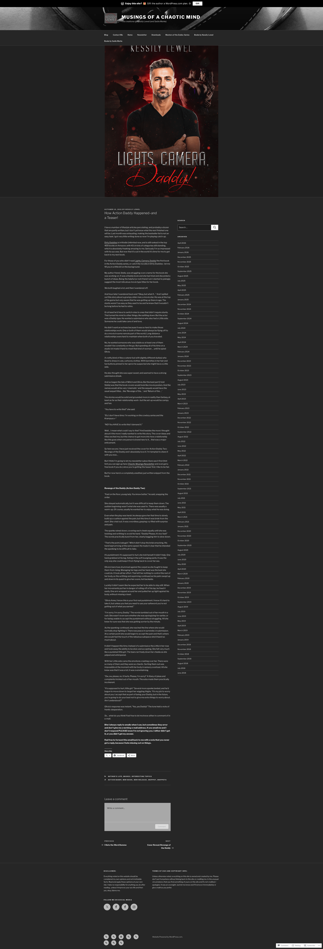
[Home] (121, 936)
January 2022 (183, 470)
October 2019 (183, 597)
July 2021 (181, 498)
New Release (140, 780)
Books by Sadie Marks (113, 41)
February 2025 (183, 295)
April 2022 (182, 455)
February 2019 (183, 635)
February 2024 (183, 352)
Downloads (156, 35)
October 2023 (183, 370)
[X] (107, 907)
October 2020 (183, 540)
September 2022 (184, 432)
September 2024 (184, 318)
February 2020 (184, 578)
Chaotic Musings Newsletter (141, 464)
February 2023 (183, 408)
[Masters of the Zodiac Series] (106, 942)
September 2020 (185, 545)
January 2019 (183, 640)
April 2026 (182, 243)
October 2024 (183, 314)
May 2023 (182, 394)
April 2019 (182, 625)
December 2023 (184, 361)
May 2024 (182, 337)
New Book (128, 780)
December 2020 (184, 531)
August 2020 (183, 550)
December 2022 (184, 418)
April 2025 (182, 290)
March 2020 (183, 574)
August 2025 (183, 276)
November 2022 (184, 422)
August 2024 (183, 323)
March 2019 (182, 630)
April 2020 (182, 569)
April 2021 (182, 512)
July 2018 (181, 668)
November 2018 (184, 649)
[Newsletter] (128, 936)
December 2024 (184, 304)
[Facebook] (116, 907)
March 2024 (183, 347)
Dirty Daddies (110, 242)
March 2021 (182, 517)
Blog (106, 35)
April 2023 (182, 399)
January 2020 (183, 583)
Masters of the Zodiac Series (177, 35)
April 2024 (182, 342)
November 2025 (184, 262)
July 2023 (181, 385)
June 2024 (182, 333)
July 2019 (181, 611)
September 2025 (184, 271)
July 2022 (181, 441)
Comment (162, 826)
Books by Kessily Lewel (203, 35)
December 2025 (184, 257)
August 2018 (183, 663)
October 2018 (183, 654)
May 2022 (182, 451)
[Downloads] (136, 936)
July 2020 (181, 555)
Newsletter (142, 35)
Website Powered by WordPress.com (167, 937)
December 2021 (184, 474)
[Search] (214, 227)
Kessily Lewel (132, 209)
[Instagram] (134, 907)
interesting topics (142, 776)
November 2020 (184, 536)
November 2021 (184, 479)
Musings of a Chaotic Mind (161, 17)
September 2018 (184, 659)
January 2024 (183, 356)
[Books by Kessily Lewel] (113, 942)
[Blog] (106, 936)
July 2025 (181, 281)
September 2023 (184, 375)
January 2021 (183, 526)
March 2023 (183, 403)
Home (130, 35)
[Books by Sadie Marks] (121, 942)
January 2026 (183, 252)
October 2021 (183, 484)
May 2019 (182, 621)
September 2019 (184, 602)
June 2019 (182, 616)
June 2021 (182, 503)
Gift (197, 3)
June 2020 (182, 559)
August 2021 (183, 493)
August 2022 (183, 437)
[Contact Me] (113, 936)
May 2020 (182, 564)
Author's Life (115, 776)
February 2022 (183, 465)
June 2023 (182, 389)
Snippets (162, 780)
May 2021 (182, 507)
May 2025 (182, 285)
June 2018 (182, 673)
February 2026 (183, 248)
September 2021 (184, 489)
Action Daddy (115, 780)
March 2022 (182, 460)
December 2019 (184, 588)
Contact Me (118, 35)
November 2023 (184, 366)
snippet (152, 780)
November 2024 (184, 309)
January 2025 (183, 299)
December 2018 (184, 644)
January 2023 (183, 413)
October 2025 (183, 266)
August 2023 (183, 380)
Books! (127, 776)
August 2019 (183, 607)
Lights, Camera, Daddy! (145, 261)
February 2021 (183, 522)
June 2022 (182, 446)
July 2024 (181, 328)
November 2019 (184, 592)
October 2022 (183, 427)
